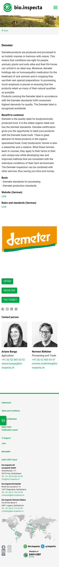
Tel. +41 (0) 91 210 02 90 (12, 508)
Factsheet (10, 299)
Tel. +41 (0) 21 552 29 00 (12, 492)
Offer (7, 281)
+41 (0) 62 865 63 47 (43, 359)
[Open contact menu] (3, 420)
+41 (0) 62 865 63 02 (13, 359)
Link (4, 196)
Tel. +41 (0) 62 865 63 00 (12, 476)
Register (9, 290)
